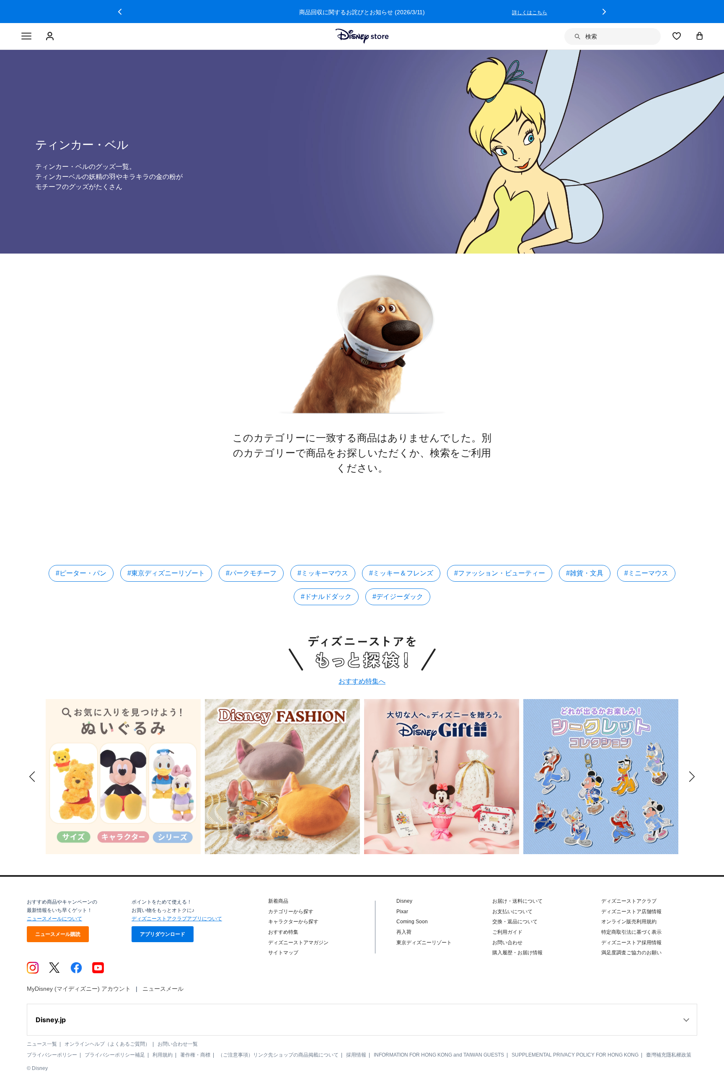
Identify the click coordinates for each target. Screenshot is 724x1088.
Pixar (402, 911)
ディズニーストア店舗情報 (631, 911)
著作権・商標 (195, 1055)
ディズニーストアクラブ (629, 901)
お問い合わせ (507, 943)
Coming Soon (412, 922)
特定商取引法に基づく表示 (631, 932)
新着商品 (278, 901)
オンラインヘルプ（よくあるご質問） (107, 1044)
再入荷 (403, 932)
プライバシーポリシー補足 (115, 1055)
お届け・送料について (517, 901)
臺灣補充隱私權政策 (668, 1055)
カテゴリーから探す (290, 911)
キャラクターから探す (293, 922)
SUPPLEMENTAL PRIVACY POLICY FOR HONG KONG (575, 1055)
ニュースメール (163, 988)
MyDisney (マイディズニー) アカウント (79, 988)
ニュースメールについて (54, 919)
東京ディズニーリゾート (424, 943)
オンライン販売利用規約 (629, 922)
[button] (120, 11)
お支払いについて (512, 911)
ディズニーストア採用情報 (631, 943)
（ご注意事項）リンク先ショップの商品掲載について (278, 1055)
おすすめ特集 (283, 932)
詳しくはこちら (529, 13)
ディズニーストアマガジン (298, 943)
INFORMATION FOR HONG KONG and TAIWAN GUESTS (439, 1055)
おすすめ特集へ (362, 681)
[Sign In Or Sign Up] (51, 36)
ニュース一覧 (42, 1044)
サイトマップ (283, 953)
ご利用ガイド (507, 932)
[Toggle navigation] (26, 36)
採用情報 (356, 1055)
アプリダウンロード (162, 934)
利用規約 (163, 1055)
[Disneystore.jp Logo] (362, 36)
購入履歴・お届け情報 (517, 953)
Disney (404, 901)
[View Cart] (699, 35)
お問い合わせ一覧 (178, 1044)
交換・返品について (515, 922)
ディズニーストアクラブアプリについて (177, 919)
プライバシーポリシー (52, 1055)
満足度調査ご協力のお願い (631, 953)
